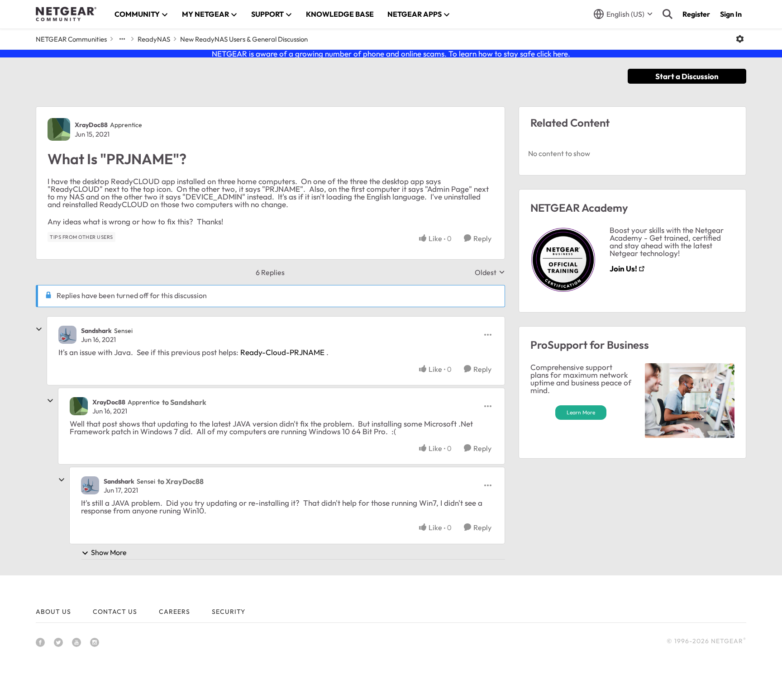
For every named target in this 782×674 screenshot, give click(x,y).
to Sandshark (184, 402)
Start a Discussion (687, 76)
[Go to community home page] (66, 14)
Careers (174, 612)
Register (696, 14)
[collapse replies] (38, 329)
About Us (53, 612)
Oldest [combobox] (490, 272)
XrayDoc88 (91, 125)
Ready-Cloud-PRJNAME (282, 352)
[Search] (667, 14)
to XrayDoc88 (180, 481)
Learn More (581, 412)
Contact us (115, 612)
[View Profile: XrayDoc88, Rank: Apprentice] (59, 129)
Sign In (731, 14)
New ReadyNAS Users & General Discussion (244, 39)
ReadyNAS (154, 39)
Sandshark (96, 331)
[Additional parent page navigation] (122, 39)
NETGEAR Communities (71, 39)
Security (228, 612)
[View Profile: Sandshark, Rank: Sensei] (67, 335)
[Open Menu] (740, 39)
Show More (109, 552)
